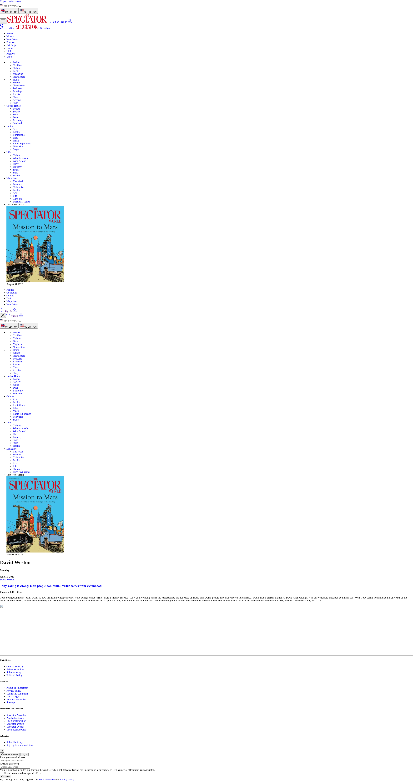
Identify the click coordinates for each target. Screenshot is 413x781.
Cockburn (18, 65)
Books (16, 132)
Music (16, 140)
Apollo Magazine (15, 718)
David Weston (7, 579)
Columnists (18, 187)
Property (17, 166)
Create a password (9, 763)
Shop (9, 56)
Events (9, 48)
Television (18, 146)
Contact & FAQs (15, 666)
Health (16, 175)
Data (15, 117)
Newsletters (12, 39)
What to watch (20, 158)
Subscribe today (14, 742)
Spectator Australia (16, 715)
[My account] (70, 21)
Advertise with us (15, 669)
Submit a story (13, 672)
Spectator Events (15, 726)
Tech (15, 71)
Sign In (63, 21)
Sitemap (10, 702)
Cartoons (17, 198)
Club (8, 51)
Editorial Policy (14, 675)
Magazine (18, 73)
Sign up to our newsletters (19, 745)
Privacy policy (13, 690)
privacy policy (67, 779)
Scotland (17, 123)
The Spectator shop (16, 721)
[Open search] (2, 311)
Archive (10, 53)
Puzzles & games (21, 201)
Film (15, 137)
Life (8, 152)
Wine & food (19, 161)
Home (9, 33)
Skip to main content (10, 1)
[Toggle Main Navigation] (3, 21)
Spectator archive (15, 723)
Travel (16, 163)
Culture (16, 68)
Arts (15, 129)
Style (15, 172)
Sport (15, 169)
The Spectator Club (16, 729)
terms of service (47, 779)
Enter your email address (12, 757)
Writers (10, 36)
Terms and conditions (17, 693)
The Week (18, 181)
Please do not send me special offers (22, 773)
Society (16, 111)
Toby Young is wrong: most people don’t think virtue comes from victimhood (51, 586)
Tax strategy (12, 696)
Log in (24, 754)
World (16, 114)
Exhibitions (19, 134)
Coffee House (13, 105)
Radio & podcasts (22, 143)
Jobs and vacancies (16, 699)
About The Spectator (17, 687)
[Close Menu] (3, 315)
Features (17, 184)
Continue (5, 776)
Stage (16, 149)
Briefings (11, 45)
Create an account (9, 754)
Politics (16, 62)
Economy (18, 120)
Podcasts (10, 42)
